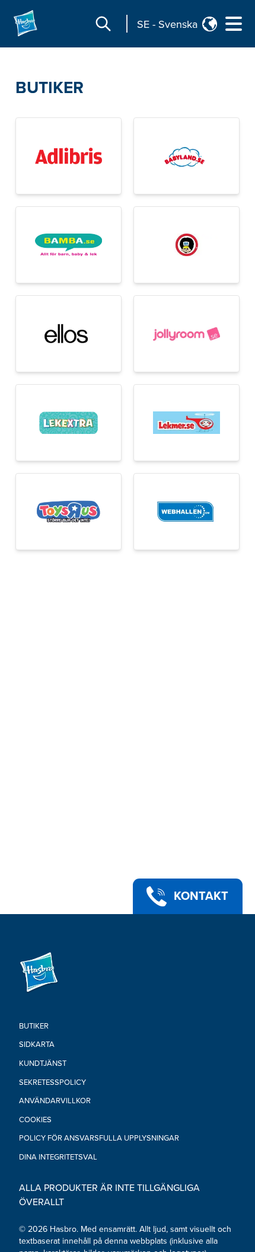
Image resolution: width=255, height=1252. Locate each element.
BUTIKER (49, 88)
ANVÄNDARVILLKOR (55, 1101)
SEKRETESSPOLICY (52, 1082)
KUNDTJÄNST (42, 1063)
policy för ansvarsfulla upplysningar (99, 1138)
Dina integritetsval (58, 1157)
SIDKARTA (37, 1044)
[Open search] (103, 24)
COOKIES (35, 1120)
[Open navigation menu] (234, 24)
